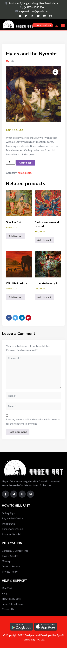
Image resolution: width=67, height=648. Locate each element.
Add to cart (26, 162)
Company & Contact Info (15, 550)
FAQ (4, 593)
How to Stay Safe (11, 598)
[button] (55, 72)
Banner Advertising (12, 528)
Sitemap (6, 561)
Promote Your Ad (11, 534)
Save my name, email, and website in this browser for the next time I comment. (33, 421)
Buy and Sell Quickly (13, 518)
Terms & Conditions (12, 603)
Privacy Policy (10, 571)
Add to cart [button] (15, 236)
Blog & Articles (10, 555)
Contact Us (8, 609)
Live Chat (7, 588)
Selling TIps (8, 513)
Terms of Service (11, 566)
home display (25, 172)
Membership (8, 523)
